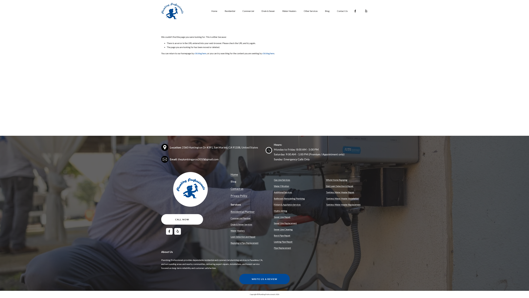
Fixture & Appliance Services (287, 204)
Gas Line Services (282, 180)
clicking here (200, 53)
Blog (327, 11)
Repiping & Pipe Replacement (244, 243)
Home (214, 11)
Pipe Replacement (282, 248)
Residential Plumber (243, 211)
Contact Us (342, 11)
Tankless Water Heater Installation (342, 198)
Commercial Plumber (241, 218)
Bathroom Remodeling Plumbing (289, 198)
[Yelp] (366, 11)
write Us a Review (264, 279)
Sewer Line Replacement (285, 223)
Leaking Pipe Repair (283, 241)
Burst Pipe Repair (282, 235)
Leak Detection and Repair (243, 236)
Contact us (237, 188)
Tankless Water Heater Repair (340, 192)
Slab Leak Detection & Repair (339, 186)
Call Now (182, 219)
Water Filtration (281, 186)
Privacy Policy (239, 195)
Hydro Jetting (280, 210)
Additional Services (283, 192)
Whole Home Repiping (336, 180)
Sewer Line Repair (282, 217)
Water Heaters (238, 230)
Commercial (248, 11)
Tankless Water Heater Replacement (343, 204)
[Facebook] (355, 11)
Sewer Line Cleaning (283, 229)
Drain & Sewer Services (241, 224)
